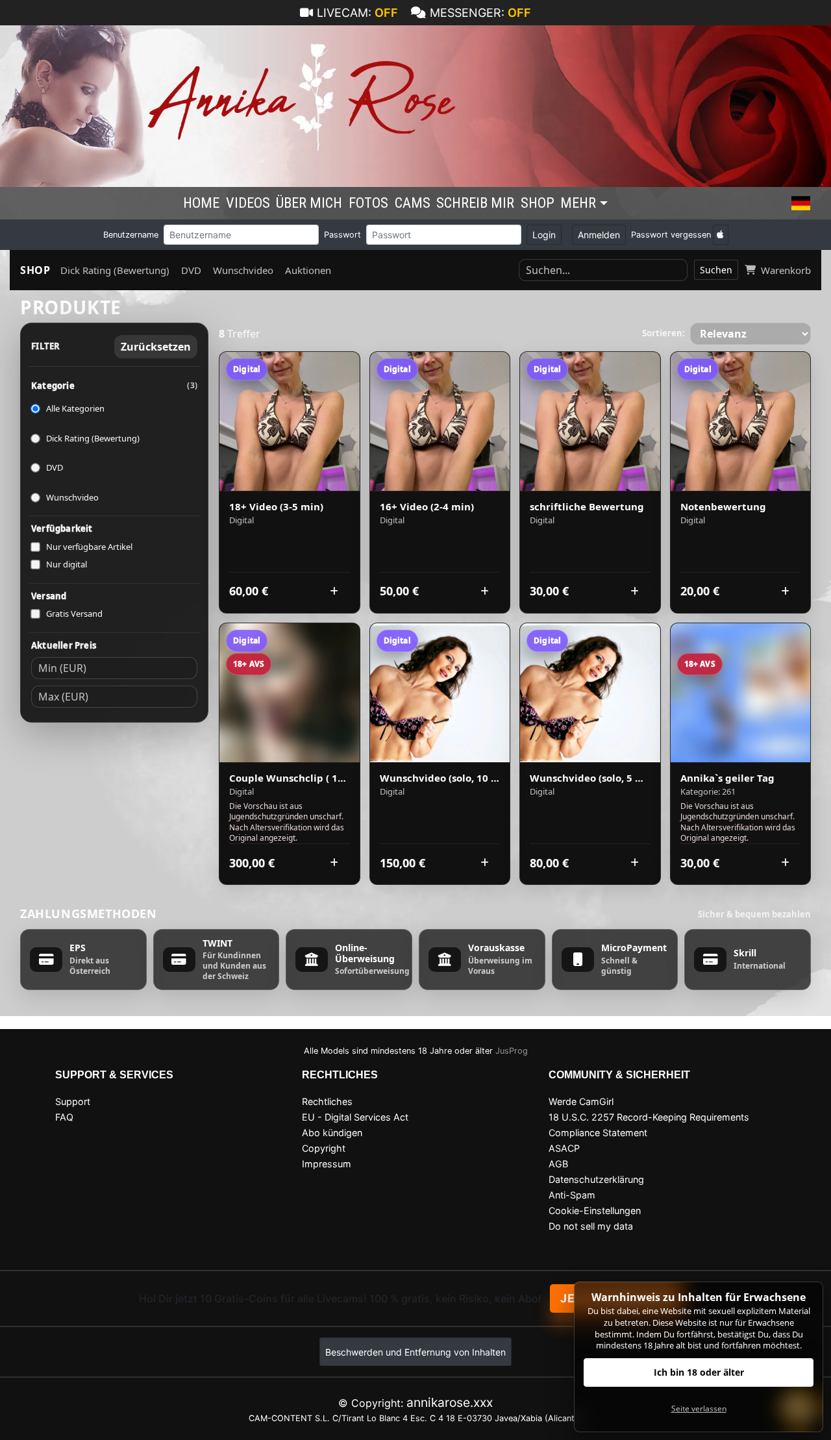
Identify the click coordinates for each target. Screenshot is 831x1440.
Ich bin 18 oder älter (699, 1372)
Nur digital (66, 564)
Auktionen (308, 270)
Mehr (578, 202)
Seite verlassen (698, 1408)
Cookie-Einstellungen (595, 1210)
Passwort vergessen (671, 235)
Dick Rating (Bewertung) (114, 270)
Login (544, 234)
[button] (800, 203)
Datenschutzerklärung (596, 1179)
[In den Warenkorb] (334, 591)
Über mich (309, 202)
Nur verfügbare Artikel (89, 546)
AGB (558, 1163)
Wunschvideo (243, 270)
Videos (248, 202)
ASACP (564, 1148)
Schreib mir (475, 202)
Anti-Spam (572, 1194)
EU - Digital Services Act (355, 1117)
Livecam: (357, 12)
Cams (412, 202)
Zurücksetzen (156, 347)
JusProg (511, 1051)
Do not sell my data (591, 1226)
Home (201, 202)
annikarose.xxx (449, 1402)
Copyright (323, 1148)
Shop (537, 202)
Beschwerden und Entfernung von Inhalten (415, 1352)
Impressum (326, 1163)
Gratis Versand (74, 613)
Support (72, 1101)
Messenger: (480, 12)
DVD (191, 270)
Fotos (368, 202)
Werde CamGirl (581, 1101)
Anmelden (599, 234)
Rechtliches (327, 1101)
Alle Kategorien (75, 408)
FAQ (64, 1117)
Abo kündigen (332, 1132)
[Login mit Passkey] (720, 235)
